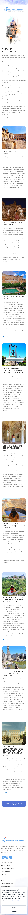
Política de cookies (15, 900)
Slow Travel (4, 874)
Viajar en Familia (5, 871)
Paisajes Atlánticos (6, 862)
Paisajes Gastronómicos (7, 868)
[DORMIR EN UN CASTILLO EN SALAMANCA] (14, 283)
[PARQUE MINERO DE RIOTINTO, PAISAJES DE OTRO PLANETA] (14, 510)
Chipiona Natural (5, 886)
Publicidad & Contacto (7, 883)
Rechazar (14, 907)
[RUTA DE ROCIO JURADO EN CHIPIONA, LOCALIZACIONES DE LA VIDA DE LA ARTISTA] (14, 354)
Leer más (5, 191)
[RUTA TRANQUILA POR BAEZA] (14, 137)
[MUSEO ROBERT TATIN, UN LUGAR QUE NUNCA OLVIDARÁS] (14, 657)
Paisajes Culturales (6, 865)
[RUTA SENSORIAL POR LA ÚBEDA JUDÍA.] (14, 209)
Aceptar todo (14, 904)
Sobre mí (3, 880)
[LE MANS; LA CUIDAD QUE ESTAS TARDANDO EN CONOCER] (14, 432)
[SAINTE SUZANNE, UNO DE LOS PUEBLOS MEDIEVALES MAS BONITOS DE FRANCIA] (14, 584)
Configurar (14, 911)
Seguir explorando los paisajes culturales (14, 804)
